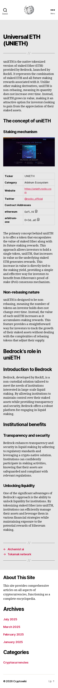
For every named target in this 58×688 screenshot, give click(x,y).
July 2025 (10, 619)
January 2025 (13, 642)
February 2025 (13, 634)
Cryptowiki (19, 681)
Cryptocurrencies (15, 662)
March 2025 (11, 627)
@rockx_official (33, 198)
